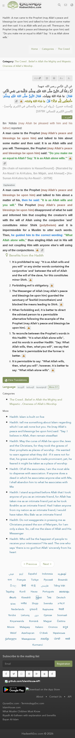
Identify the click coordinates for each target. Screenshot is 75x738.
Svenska (48, 603)
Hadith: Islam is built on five (27, 416)
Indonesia (47, 574)
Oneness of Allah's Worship (18, 66)
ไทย (49, 597)
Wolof (13, 633)
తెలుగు (12, 597)
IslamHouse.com (12, 707)
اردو (21, 574)
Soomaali (62, 615)
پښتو (13, 603)
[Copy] (16, 101)
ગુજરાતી (33, 609)
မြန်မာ (39, 597)
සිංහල (13, 585)
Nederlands (17, 609)
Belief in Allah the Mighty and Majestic (50, 61)
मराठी (67, 639)
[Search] (59, 5)
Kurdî (22, 591)
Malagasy (25, 627)
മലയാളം (64, 591)
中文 (33, 585)
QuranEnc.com (11, 703)
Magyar (47, 621)
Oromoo (53, 627)
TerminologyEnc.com (32, 703)
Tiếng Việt (59, 585)
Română (33, 621)
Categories (48, 49)
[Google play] (36, 674)
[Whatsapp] (21, 674)
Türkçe (35, 579)
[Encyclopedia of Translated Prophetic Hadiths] (24, 5)
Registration (63, 663)
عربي (11, 574)
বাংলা (10, 579)
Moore (10, 627)
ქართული (10, 639)
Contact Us (55, 696)
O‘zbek (44, 633)
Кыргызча (48, 609)
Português (48, 591)
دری (37, 615)
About (39, 696)
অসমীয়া (24, 603)
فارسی (44, 585)
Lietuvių (25, 615)
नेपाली (61, 609)
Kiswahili (26, 597)
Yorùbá (12, 615)
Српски (48, 615)
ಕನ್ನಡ (65, 627)
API (70, 696)
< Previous (30, 563)
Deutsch (61, 597)
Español (32, 574)
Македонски (28, 639)
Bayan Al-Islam (11, 719)
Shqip (35, 603)
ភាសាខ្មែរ (45, 639)
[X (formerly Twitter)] (13, 674)
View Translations (17, 380)
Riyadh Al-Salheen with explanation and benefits (29, 715)
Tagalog (10, 591)
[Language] (72, 5)
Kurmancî (37, 644)
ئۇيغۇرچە (62, 574)
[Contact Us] (65, 5)
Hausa (34, 591)
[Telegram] (29, 674)
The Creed (64, 49)
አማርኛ (61, 603)
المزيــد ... (67, 117)
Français (21, 579)
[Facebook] (6, 674)
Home (34, 49)
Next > (47, 563)
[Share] (46, 78)
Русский (48, 579)
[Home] (3, 5)
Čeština (61, 621)
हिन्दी (24, 585)
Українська (59, 633)
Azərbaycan (27, 633)
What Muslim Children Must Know (21, 711)
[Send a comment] (21, 101)
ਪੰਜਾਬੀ (57, 639)
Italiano (39, 627)
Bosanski (63, 579)
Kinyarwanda (17, 621)
